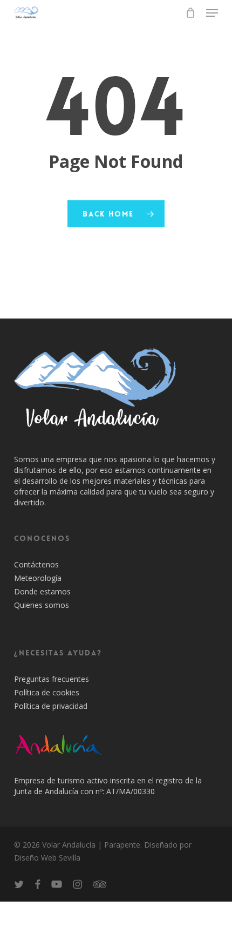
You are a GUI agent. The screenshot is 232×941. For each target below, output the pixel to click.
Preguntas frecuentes (51, 679)
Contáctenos (36, 564)
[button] (212, 13)
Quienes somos (41, 605)
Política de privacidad (50, 706)
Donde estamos (42, 591)
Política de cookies (46, 692)
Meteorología (38, 578)
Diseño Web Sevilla (47, 857)
